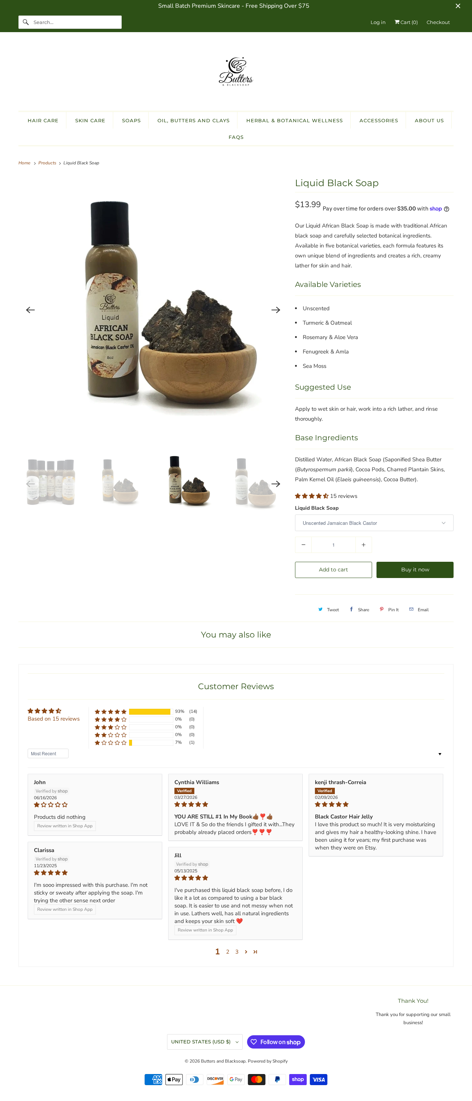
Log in (378, 22)
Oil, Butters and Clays (193, 120)
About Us (429, 120)
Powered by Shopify (268, 1061)
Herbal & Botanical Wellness (294, 120)
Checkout (438, 22)
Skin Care (90, 120)
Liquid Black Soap (317, 508)
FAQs (236, 137)
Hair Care (43, 120)
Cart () (408, 22)
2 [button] (227, 951)
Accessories (379, 120)
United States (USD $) (201, 1041)
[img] (95, 805)
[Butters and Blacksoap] (236, 73)
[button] (312, 496)
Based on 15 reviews (54, 718)
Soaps (131, 120)
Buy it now (415, 569)
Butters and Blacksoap (223, 1061)
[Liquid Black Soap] (153, 310)
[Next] (276, 310)
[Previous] (30, 310)
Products (48, 163)
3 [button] (237, 951)
